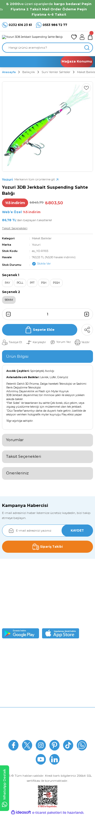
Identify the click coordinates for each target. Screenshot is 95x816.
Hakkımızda (47, 712)
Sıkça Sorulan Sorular (47, 719)
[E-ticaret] (47, 812)
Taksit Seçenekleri (23, 456)
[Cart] (90, 37)
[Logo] (32, 37)
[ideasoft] (21, 812)
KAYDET (77, 530)
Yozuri (36, 244)
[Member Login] (82, 37)
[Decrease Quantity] (7, 314)
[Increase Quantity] (88, 314)
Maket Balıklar (42, 238)
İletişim (48, 734)
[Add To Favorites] (86, 87)
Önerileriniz (17, 473)
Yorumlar (15, 439)
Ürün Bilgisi (17, 356)
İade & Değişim (47, 727)
